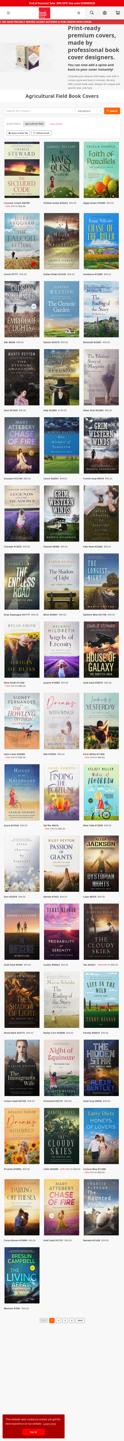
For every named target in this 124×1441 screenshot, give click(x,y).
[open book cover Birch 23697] (61, 582)
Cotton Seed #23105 (15, 1101)
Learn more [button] (49, 1423)
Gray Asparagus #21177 (17, 614)
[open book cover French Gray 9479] (101, 446)
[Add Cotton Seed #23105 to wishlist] (35, 1087)
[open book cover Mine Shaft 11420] (22, 650)
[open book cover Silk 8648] (22, 310)
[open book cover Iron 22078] (22, 864)
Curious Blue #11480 (94, 1169)
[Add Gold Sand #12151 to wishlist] (74, 1226)
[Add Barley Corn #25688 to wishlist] (74, 1019)
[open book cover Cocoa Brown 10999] (22, 1208)
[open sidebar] (8, 13)
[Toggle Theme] (78, 12)
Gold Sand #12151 (53, 1240)
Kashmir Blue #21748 (94, 614)
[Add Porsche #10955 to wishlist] (35, 1158)
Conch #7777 (11, 274)
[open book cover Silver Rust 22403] (101, 378)
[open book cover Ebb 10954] (61, 721)
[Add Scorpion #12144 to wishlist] (35, 464)
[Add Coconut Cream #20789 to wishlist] (35, 192)
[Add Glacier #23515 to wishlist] (74, 328)
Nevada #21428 (91, 1240)
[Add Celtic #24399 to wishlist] (74, 1158)
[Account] (104, 12)
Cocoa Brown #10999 (15, 1240)
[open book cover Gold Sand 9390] (22, 932)
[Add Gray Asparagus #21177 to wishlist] (35, 600)
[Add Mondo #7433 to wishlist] (74, 882)
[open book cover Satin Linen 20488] (22, 721)
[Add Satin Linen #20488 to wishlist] (35, 743)
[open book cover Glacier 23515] (61, 310)
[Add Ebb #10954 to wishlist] (74, 743)
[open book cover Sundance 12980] (101, 242)
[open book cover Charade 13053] (22, 514)
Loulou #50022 (51, 964)
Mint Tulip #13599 (93, 825)
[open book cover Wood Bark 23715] (22, 1000)
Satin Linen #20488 (14, 754)
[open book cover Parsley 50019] (101, 1000)
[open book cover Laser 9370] (101, 864)
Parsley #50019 (91, 1032)
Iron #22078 (10, 896)
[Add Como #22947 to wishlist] (74, 464)
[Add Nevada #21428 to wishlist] (114, 1226)
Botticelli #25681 (92, 342)
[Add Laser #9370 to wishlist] (114, 882)
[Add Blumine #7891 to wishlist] (35, 1294)
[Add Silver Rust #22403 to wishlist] (114, 396)
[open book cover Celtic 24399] (61, 1137)
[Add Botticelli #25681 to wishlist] (114, 328)
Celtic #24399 (50, 1169)
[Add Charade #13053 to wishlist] (35, 532)
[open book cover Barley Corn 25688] (61, 1000)
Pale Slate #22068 (93, 546)
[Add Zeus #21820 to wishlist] (35, 396)
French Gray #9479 (93, 478)
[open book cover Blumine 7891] (22, 1276)
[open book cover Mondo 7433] (61, 864)
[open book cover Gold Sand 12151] (61, 1208)
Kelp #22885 (50, 410)
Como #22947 (51, 478)
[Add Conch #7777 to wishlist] (35, 260)
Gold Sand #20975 (93, 682)
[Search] (91, 12)
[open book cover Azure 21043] (22, 793)
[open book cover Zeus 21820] (22, 378)
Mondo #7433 (51, 896)
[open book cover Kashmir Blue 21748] (101, 582)
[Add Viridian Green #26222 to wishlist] (74, 192)
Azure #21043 (11, 825)
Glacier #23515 (51, 342)
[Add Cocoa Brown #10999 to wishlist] (35, 1226)
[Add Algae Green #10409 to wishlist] (114, 192)
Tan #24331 (89, 964)
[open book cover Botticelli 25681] (101, 310)
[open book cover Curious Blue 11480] (101, 1137)
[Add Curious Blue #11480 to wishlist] (114, 1158)
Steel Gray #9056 (92, 1101)
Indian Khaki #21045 (54, 274)
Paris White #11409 (93, 754)
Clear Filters (56, 123)
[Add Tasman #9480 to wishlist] (74, 532)
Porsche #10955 (12, 1169)
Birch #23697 (50, 614)
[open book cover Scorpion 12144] (22, 446)
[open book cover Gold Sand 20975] (101, 650)
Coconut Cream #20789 (17, 202)
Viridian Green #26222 (55, 202)
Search (113, 110)
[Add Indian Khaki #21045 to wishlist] (74, 260)
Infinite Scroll (42, 133)
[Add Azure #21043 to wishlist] (35, 814)
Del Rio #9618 (50, 825)
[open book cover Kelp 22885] (61, 378)
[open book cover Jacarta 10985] (61, 650)
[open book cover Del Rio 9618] (61, 793)
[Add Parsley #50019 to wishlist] (114, 1019)
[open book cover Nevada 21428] (101, 1208)
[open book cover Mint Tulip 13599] (101, 793)
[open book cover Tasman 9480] (61, 514)
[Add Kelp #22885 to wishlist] (74, 396)
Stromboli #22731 (53, 1101)
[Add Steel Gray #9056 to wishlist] (114, 1087)
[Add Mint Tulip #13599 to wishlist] (114, 814)
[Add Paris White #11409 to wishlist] (114, 743)
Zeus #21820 (11, 410)
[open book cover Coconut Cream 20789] (22, 170)
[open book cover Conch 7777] (22, 242)
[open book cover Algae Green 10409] (101, 170)
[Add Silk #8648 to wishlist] (35, 328)
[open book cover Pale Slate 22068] (101, 514)
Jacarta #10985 (51, 682)
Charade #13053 (13, 546)
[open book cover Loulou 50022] (61, 932)
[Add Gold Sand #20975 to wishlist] (114, 672)
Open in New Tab (19, 133)
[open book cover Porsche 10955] (22, 1137)
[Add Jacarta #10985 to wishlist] (74, 672)
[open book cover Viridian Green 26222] (61, 170)
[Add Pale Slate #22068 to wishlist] (114, 532)
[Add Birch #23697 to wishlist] (74, 600)
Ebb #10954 (49, 754)
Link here (87, 87)
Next (80, 1320)
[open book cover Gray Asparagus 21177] (22, 582)
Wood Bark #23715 (14, 1032)
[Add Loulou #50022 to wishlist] (74, 950)
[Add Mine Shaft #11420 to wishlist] (35, 672)
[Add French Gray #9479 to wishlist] (114, 464)
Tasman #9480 (51, 546)
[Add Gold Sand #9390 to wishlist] (35, 950)
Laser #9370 (89, 896)
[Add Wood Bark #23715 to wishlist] (35, 1019)
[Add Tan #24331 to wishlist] (114, 950)
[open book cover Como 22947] (61, 446)
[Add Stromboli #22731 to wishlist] (74, 1087)
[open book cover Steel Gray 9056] (101, 1068)
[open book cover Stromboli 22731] (61, 1068)
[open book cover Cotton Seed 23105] (22, 1068)
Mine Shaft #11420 (14, 682)
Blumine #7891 (12, 1308)
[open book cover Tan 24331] (101, 932)
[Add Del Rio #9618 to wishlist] (74, 814)
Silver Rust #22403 (93, 410)
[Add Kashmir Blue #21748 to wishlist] (114, 600)
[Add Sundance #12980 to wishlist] (114, 260)
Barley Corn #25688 (54, 1032)
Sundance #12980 (93, 274)
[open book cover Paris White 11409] (101, 721)
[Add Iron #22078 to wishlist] (35, 882)
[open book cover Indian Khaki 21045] (61, 242)
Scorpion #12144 (13, 478)
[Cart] (117, 12)
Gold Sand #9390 (13, 964)
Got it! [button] (33, 1432)
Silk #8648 (9, 342)
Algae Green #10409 (94, 202)
